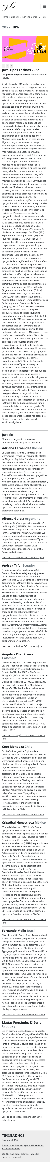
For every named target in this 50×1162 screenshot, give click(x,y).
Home (5, 16)
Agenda (28, 1145)
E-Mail (15, 1140)
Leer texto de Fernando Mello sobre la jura (23, 1014)
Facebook (7, 1140)
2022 (6, 27)
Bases (5, 1148)
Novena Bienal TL (31, 16)
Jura (45, 16)
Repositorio (14, 1148)
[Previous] (7, 49)
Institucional (8, 1145)
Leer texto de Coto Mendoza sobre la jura (23, 814)
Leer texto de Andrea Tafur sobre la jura (22, 646)
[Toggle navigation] (44, 6)
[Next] (43, 49)
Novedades (38, 1145)
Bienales (15, 16)
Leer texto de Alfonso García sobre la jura (23, 557)
